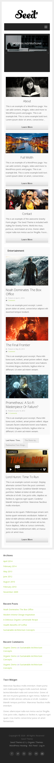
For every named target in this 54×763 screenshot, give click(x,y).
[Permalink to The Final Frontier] (27, 329)
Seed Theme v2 (17, 742)
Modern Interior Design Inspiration (19, 614)
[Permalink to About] (27, 87)
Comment (11, 300)
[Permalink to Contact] (27, 199)
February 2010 (9, 586)
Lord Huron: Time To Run (22, 477)
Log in (42, 745)
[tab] (13, 440)
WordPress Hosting (18, 745)
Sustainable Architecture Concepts (19, 630)
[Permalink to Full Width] (27, 143)
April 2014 (7, 561)
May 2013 (7, 571)
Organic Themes (35, 742)
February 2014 (9, 566)
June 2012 (7, 576)
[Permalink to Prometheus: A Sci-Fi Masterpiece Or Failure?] (27, 386)
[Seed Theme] (27, 13)
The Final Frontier (18, 345)
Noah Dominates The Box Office (23, 292)
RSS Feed (33, 745)
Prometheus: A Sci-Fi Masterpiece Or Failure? (22, 404)
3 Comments (12, 413)
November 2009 (10, 592)
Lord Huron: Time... (13, 440)
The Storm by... (31, 440)
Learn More (27, 127)
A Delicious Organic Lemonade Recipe (20, 619)
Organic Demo (10, 647)
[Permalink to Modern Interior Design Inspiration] (27, 43)
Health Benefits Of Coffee (15, 625)
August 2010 (9, 581)
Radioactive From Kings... (16, 445)
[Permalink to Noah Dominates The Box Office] (27, 270)
